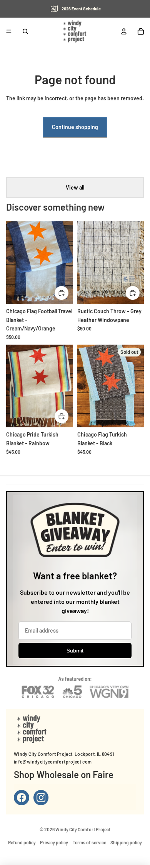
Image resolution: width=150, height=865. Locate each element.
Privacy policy (54, 842)
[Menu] (9, 31)
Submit (75, 651)
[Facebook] (21, 797)
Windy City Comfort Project (82, 829)
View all (75, 187)
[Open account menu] (123, 31)
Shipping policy (126, 842)
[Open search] (25, 31)
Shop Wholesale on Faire (63, 774)
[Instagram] (41, 797)
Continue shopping (75, 127)
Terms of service (89, 842)
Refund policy (22, 842)
